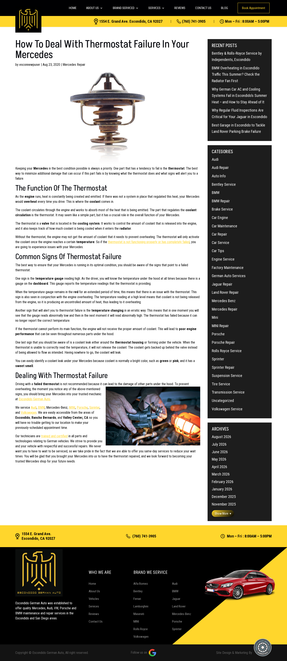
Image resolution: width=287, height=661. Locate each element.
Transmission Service (228, 392)
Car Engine (220, 217)
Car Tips (218, 251)
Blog (224, 8)
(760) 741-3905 (193, 21)
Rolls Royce (140, 629)
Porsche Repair (223, 342)
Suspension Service (227, 375)
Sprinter (94, 408)
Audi (34, 408)
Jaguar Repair (222, 284)
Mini (215, 317)
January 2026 (222, 489)
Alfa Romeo (140, 584)
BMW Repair (221, 201)
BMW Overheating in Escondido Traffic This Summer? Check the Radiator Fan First (236, 74)
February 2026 (222, 481)
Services (154, 8)
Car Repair (219, 234)
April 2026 (219, 467)
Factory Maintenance (228, 267)
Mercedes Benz (224, 301)
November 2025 (224, 504)
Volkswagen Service (227, 409)
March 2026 (221, 474)
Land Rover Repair (225, 292)
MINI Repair (220, 326)
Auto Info (219, 176)
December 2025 (224, 496)
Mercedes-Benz (181, 614)
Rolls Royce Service (227, 351)
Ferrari (137, 599)
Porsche (82, 408)
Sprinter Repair (223, 367)
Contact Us (203, 8)
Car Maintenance (224, 226)
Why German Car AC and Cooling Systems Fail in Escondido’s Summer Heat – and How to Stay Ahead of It (239, 95)
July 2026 (219, 444)
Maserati (138, 614)
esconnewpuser (29, 65)
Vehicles (94, 599)
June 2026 (220, 452)
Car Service (220, 242)
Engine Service (223, 259)
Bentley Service (224, 184)
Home (72, 8)
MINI (72, 408)
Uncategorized (223, 400)
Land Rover (179, 606)
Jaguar (176, 599)
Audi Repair (220, 167)
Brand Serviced (123, 8)
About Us (92, 8)
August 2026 (221, 437)
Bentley (137, 591)
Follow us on (139, 652)
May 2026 (219, 459)
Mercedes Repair (74, 65)
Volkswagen (29, 413)
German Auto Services (229, 276)
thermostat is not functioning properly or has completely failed (149, 242)
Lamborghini (140, 606)
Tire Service (221, 384)
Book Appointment (253, 8)
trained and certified (54, 436)
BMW (41, 408)
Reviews (179, 8)
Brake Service (222, 209)
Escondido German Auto (34, 399)
